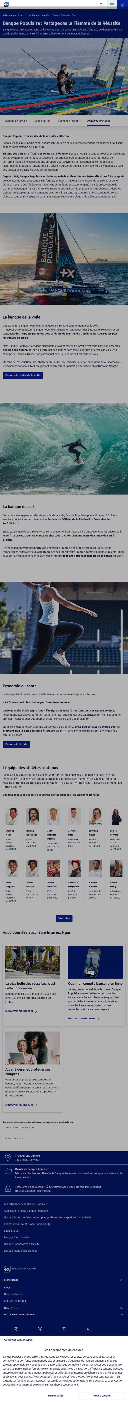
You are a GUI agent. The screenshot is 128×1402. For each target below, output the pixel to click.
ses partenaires (36, 1356)
